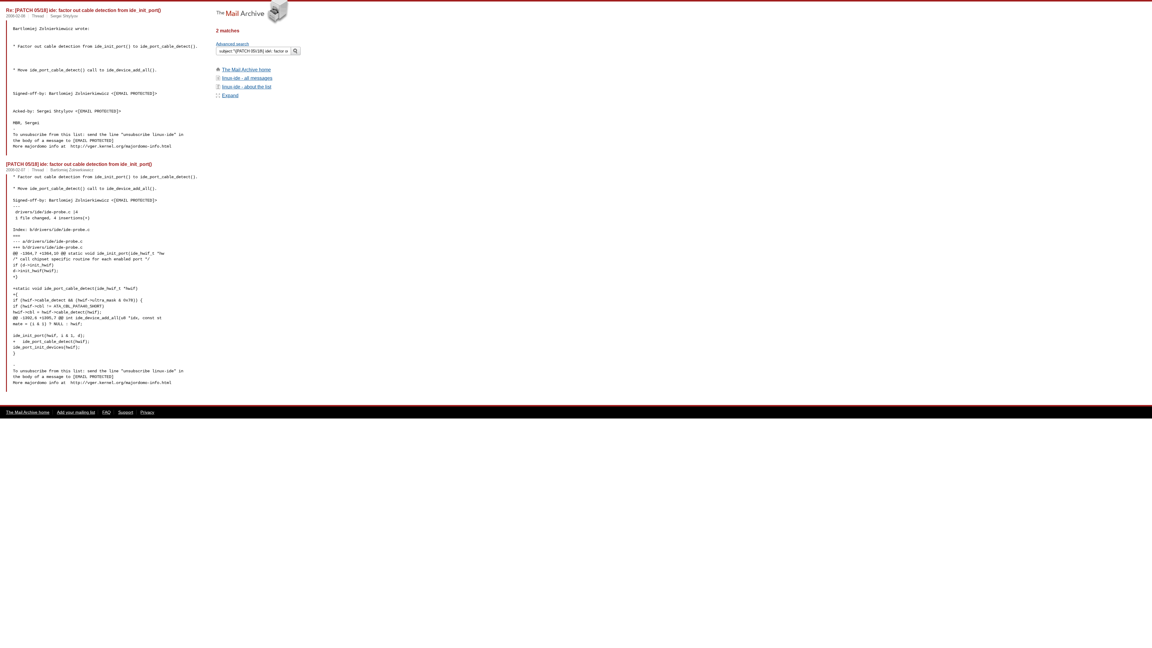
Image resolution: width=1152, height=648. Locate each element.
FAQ (106, 412)
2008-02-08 (15, 16)
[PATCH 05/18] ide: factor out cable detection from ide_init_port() (79, 164)
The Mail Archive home (246, 69)
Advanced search (232, 43)
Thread (38, 16)
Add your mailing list (76, 412)
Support (125, 412)
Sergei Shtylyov (64, 16)
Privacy (147, 412)
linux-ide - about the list (246, 86)
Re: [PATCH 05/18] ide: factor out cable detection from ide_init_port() (83, 10)
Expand (230, 95)
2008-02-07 (15, 170)
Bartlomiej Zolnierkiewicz (72, 170)
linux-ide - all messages (247, 78)
